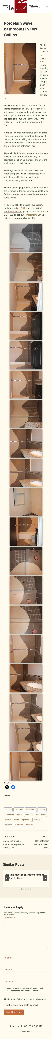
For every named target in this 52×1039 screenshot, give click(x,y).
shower (29, 825)
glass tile (29, 814)
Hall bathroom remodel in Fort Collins (41, 842)
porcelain (26, 820)
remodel (8, 825)
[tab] (21, 889)
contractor (30, 809)
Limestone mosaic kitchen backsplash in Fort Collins (13, 842)
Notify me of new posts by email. (22, 1005)
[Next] (45, 878)
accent (8, 809)
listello (8, 820)
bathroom (19, 809)
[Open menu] (47, 6)
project (36, 820)
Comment (9, 917)
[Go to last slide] (7, 878)
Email (8, 969)
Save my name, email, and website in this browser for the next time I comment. (25, 989)
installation (41, 814)
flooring (41, 809)
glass (19, 814)
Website (9, 981)
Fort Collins (21, 208)
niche (16, 820)
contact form (30, 215)
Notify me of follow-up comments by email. (25, 999)
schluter (19, 825)
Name (8, 958)
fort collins (9, 814)
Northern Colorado (13, 211)
